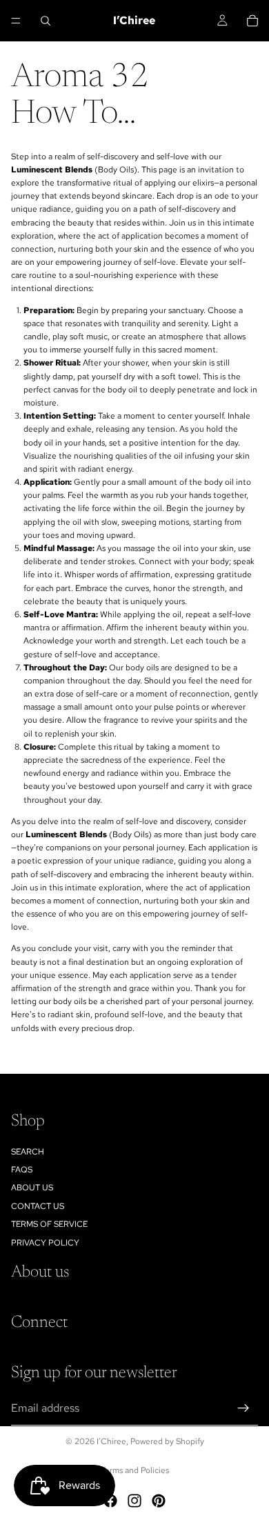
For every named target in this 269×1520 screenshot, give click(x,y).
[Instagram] (134, 1500)
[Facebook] (110, 1500)
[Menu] (16, 21)
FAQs (21, 1169)
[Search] (45, 21)
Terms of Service (49, 1224)
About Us (32, 1187)
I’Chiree (111, 1441)
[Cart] (252, 21)
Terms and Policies (135, 1470)
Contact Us (37, 1206)
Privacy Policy (45, 1242)
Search (27, 1151)
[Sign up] (243, 1407)
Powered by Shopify (167, 1441)
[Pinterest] (158, 1500)
